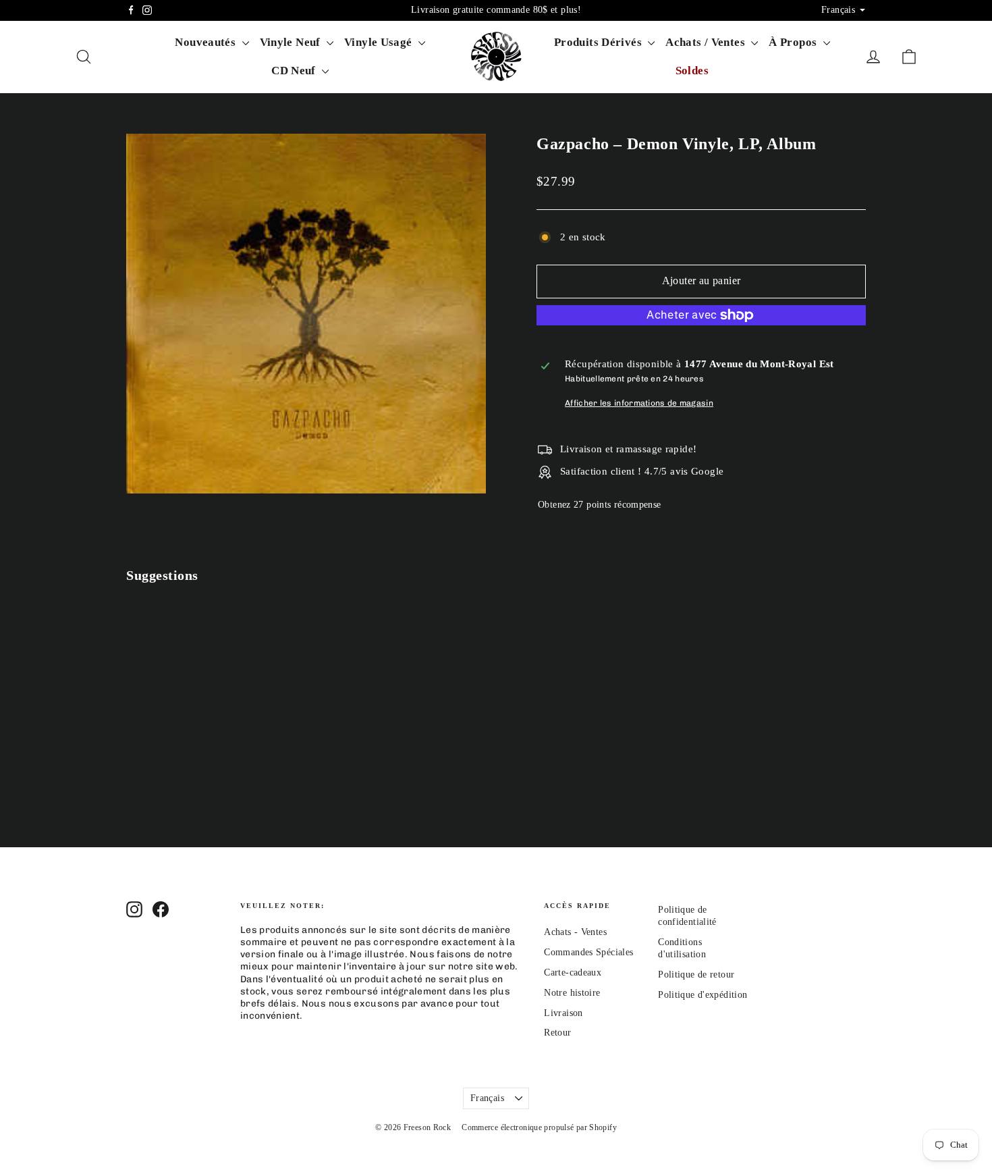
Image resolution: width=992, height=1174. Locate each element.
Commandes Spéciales (588, 952)
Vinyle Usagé (379, 42)
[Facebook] (131, 10)
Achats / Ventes (706, 42)
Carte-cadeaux (572, 972)
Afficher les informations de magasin (639, 403)
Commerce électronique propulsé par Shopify (539, 1127)
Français (487, 1098)
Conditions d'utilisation (682, 948)
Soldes (692, 70)
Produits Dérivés (599, 42)
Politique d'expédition (702, 995)
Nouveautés (206, 42)
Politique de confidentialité (687, 916)
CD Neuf (295, 70)
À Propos (794, 42)
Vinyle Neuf (292, 42)
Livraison (563, 1013)
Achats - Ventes (575, 932)
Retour (557, 1033)
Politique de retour (696, 974)
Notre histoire (572, 993)
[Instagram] (147, 10)
